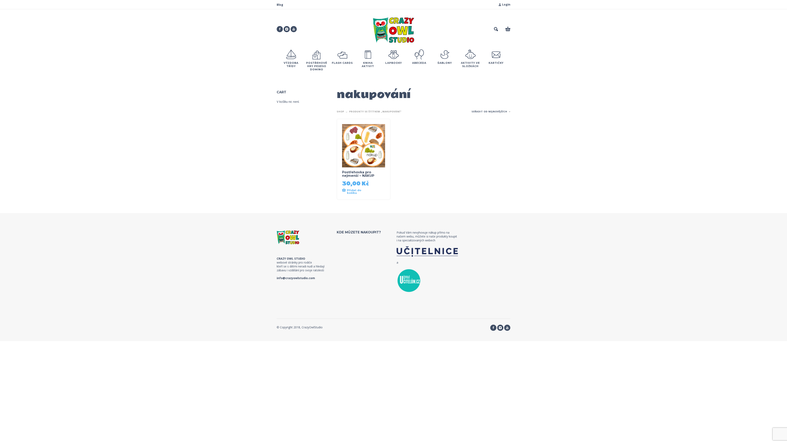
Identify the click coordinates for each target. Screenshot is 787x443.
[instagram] (287, 29)
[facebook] (280, 29)
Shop (340, 111)
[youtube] (294, 29)
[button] (496, 29)
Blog (280, 5)
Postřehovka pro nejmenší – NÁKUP (358, 174)
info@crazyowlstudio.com (296, 278)
